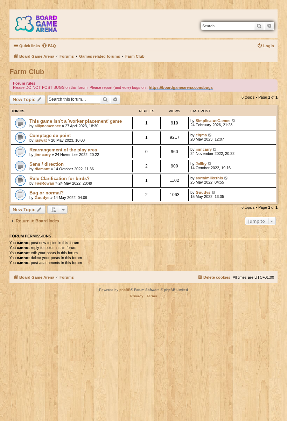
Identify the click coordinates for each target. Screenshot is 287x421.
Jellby (201, 164)
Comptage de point (50, 135)
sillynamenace (48, 126)
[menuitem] (49, 46)
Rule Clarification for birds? (59, 178)
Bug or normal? (46, 192)
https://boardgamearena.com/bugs (181, 87)
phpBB (125, 290)
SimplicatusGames (213, 121)
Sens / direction (46, 164)
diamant (42, 169)
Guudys (42, 197)
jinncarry (43, 154)
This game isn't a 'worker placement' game (75, 121)
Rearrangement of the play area (63, 149)
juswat (41, 140)
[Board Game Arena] (41, 23)
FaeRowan (44, 183)
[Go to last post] (233, 121)
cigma (201, 135)
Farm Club (26, 72)
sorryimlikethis (209, 178)
